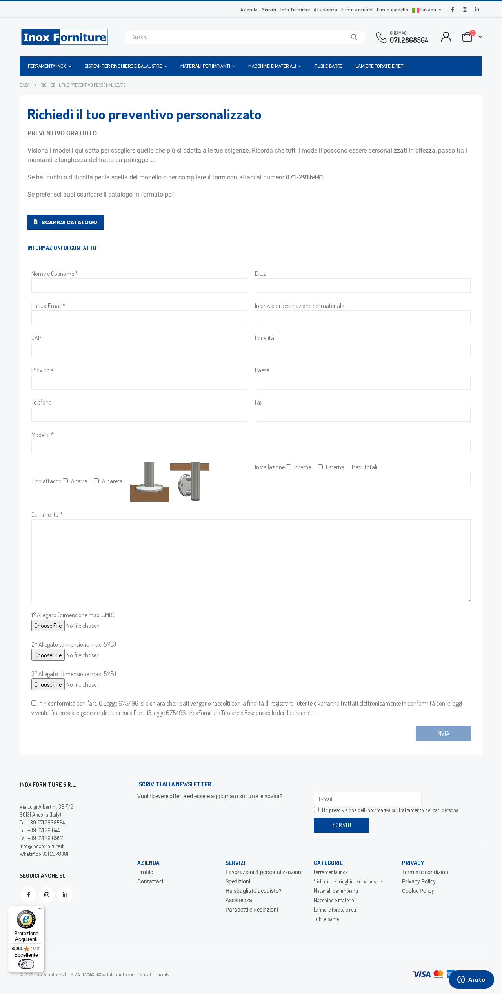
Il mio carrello (392, 9)
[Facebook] (452, 9)
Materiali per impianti (205, 66)
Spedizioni (238, 881)
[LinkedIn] (477, 9)
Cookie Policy (418, 891)
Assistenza (325, 9)
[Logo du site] (65, 37)
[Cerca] (354, 37)
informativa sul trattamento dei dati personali (413, 809)
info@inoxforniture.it (42, 846)
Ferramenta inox (47, 66)
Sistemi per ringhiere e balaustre (123, 66)
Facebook (28, 895)
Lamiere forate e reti (380, 66)
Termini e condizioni (425, 872)
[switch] (26, 964)
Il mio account (357, 9)
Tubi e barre (329, 66)
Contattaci (150, 881)
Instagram (47, 895)
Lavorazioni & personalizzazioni (264, 872)
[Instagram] (465, 9)
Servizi (269, 9)
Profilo (145, 872)
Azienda (249, 9)
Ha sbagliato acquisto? (254, 891)
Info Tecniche (295, 9)
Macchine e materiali (272, 66)
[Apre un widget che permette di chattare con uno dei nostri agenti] (471, 980)
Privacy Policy (419, 881)
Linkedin (65, 895)
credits (163, 974)
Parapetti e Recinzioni (252, 909)
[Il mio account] (446, 37)
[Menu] (39, 910)
